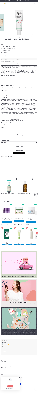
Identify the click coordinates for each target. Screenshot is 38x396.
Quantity (2, 54)
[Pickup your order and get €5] (19, 263)
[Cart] (34, 3)
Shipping (6, 61)
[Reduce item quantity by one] (1, 56)
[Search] (36, 6)
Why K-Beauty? (3, 369)
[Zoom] (32, 35)
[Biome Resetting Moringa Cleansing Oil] (25, 188)
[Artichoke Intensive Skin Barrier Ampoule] (9, 188)
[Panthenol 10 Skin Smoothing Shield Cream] (7, 166)
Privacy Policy (3, 362)
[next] (36, 213)
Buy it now (19, 65)
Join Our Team (3, 373)
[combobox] (19, 6)
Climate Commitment (4, 367)
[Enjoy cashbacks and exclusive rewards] (19, 290)
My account (2, 374)
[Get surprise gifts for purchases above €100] (19, 318)
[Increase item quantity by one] (5, 56)
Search (2, 360)
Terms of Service (3, 361)
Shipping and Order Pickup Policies (6, 366)
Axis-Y (7, 177)
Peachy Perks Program (4, 370)
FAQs (1, 368)
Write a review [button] (19, 153)
